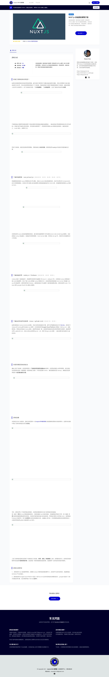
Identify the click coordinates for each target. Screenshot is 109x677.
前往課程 (96, 7)
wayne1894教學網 (41, 421)
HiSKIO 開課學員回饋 (33, 41)
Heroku (63, 325)
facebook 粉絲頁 (59, 622)
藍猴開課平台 (61, 669)
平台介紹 (38, 2)
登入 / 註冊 (95, 2)
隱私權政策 (69, 669)
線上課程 (31, 2)
